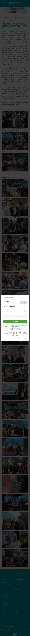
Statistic (9, 311)
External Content (11, 306)
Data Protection (13, 338)
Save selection (15, 316)
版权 (19, 338)
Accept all (15, 321)
